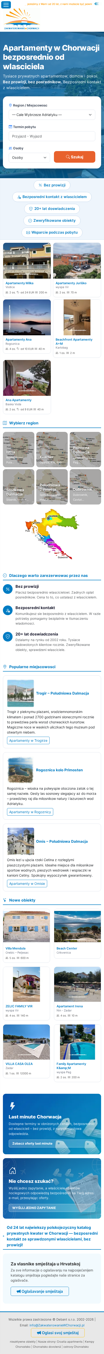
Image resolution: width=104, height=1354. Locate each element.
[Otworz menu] (6, 4)
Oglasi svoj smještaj (60, 1332)
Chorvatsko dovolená (47, 1346)
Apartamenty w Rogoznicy (30, 812)
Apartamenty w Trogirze (28, 740)
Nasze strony (46, 1341)
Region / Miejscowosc (30, 105)
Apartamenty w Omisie (27, 883)
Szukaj (77, 156)
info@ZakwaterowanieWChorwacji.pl (57, 1325)
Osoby (18, 148)
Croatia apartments (69, 1341)
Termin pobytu (24, 127)
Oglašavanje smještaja (42, 1291)
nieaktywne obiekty (23, 1341)
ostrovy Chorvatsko (76, 1346)
